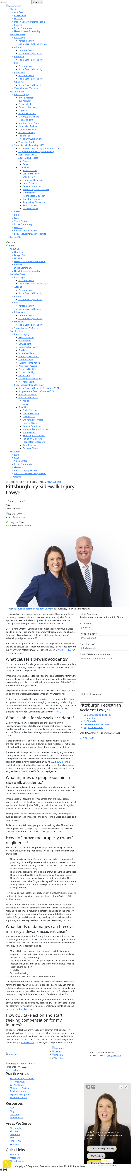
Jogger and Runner (93, 727)
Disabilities (23, 167)
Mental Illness (30, 192)
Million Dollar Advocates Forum (29, 21)
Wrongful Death (26, 142)
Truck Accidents (18, 1091)
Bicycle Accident (26, 97)
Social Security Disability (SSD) (33, 43)
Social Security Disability (30, 53)
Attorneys (15, 1157)
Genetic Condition (32, 186)
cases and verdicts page (22, 1009)
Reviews (18, 24)
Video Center (20, 221)
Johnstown (19, 72)
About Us (14, 9)
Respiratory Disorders (34, 202)
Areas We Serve (17, 34)
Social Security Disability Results (30, 233)
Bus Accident (24, 100)
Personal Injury (26, 40)
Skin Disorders (30, 205)
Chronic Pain (29, 176)
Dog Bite (22, 110)
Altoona (18, 47)
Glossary (18, 227)
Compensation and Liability (97, 714)
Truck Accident (25, 119)
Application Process (28, 157)
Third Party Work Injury (30, 138)
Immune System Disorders (36, 189)
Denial (26, 164)
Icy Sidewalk (90, 721)
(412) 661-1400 (54, 482)
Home (9, 608)
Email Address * (87, 644)
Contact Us (15, 237)
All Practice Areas (18, 1097)
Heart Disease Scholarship (27, 31)
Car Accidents (17, 1084)
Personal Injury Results (25, 230)
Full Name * (85, 623)
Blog (16, 214)
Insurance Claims (27, 113)
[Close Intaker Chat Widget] (126, 1087)
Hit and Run (90, 718)
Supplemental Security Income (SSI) (36, 151)
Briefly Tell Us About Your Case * (96, 654)
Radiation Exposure (32, 199)
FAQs (16, 218)
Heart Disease (30, 183)
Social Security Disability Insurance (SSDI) (38, 148)
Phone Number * (88, 633)
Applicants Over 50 (27, 154)
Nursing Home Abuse (29, 123)
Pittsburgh (19, 37)
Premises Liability (27, 129)
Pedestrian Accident (28, 126)
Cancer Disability (31, 173)
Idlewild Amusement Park (96, 724)
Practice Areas (17, 91)
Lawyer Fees (20, 15)
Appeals (27, 161)
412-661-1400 (64, 649)
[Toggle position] (121, 1087)
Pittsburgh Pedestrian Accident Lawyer (32, 608)
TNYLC (57, 711)
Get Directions (13, 1070)
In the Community (23, 28)
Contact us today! (16, 501)
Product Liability (26, 132)
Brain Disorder (30, 170)
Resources (15, 211)
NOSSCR (18, 18)
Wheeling (19, 81)
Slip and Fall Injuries (20, 1094)
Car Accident (24, 104)
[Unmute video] (88, 1087)
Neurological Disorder (34, 195)
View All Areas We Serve (26, 88)
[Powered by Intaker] (113, 1165)
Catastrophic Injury (28, 107)
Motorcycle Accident (28, 116)
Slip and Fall (24, 135)
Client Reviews (17, 1161)
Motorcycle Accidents (20, 1088)
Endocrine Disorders (33, 180)
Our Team (19, 12)
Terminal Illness (30, 208)
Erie (16, 62)
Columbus (19, 56)
